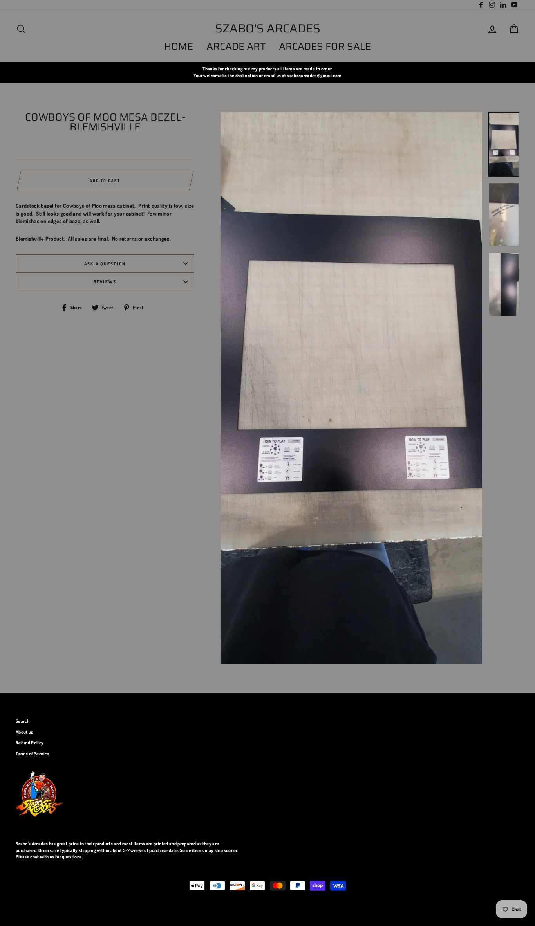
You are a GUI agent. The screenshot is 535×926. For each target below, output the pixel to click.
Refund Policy (30, 743)
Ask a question (105, 264)
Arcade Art (236, 46)
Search (22, 721)
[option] (267, 72)
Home (178, 46)
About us (24, 732)
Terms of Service (32, 754)
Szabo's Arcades (267, 28)
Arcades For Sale (325, 46)
